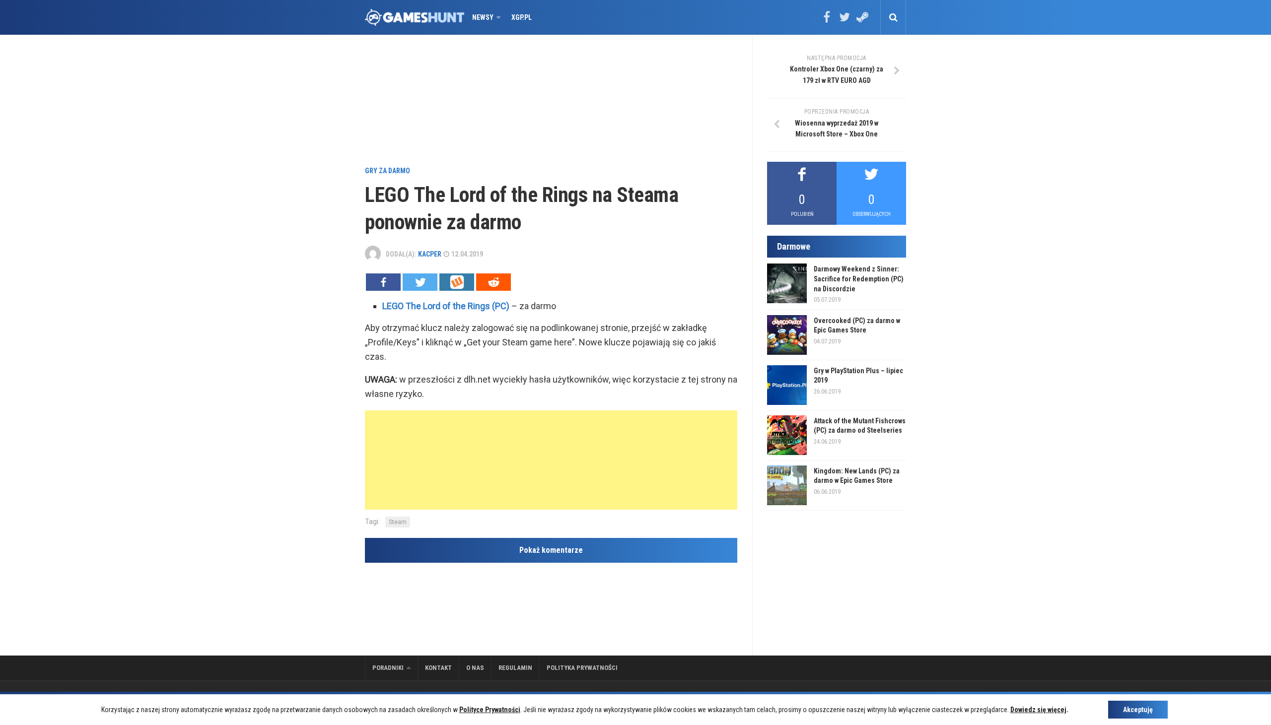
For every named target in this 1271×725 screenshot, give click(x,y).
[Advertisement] (551, 101)
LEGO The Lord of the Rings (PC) (445, 306)
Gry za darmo (387, 171)
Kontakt (438, 667)
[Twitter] (844, 20)
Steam (398, 522)
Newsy (483, 17)
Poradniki (388, 667)
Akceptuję (1138, 710)
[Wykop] (456, 282)
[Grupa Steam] (862, 20)
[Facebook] (827, 20)
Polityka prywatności (582, 667)
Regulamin (515, 667)
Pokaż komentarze (551, 550)
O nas (475, 667)
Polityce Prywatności (489, 710)
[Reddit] (493, 282)
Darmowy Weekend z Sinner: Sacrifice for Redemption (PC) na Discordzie (859, 278)
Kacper (429, 254)
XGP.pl (521, 17)
